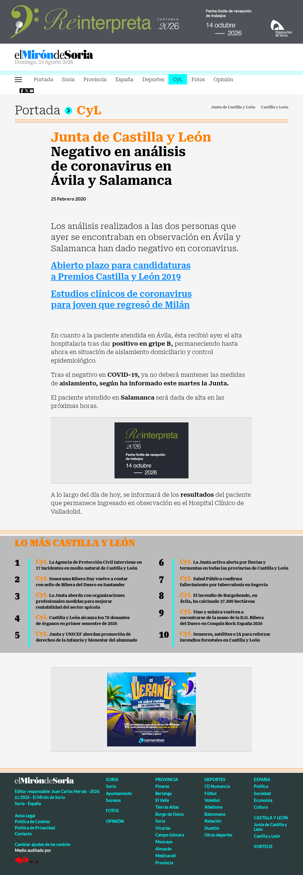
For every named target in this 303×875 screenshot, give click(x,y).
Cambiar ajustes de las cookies (42, 844)
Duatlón (211, 828)
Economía (263, 800)
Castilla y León (274, 107)
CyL (178, 79)
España (124, 79)
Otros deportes (218, 834)
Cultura (261, 807)
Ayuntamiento (119, 793)
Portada (43, 79)
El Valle (162, 800)
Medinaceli (165, 855)
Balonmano (214, 814)
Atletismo (213, 807)
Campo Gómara (169, 834)
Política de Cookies (32, 821)
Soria (68, 79)
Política (261, 786)
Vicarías (162, 828)
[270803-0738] (151, 708)
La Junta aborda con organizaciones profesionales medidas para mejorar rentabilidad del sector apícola (80, 601)
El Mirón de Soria (74, 54)
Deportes (153, 79)
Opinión (223, 79)
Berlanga (163, 793)
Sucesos (113, 800)
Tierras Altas (167, 807)
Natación (212, 820)
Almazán (163, 848)
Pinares (162, 786)
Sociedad (262, 793)
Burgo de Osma (169, 814)
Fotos (198, 79)
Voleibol (212, 800)
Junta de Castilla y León (233, 107)
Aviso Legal (25, 815)
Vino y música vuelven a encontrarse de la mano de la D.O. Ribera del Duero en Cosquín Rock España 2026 (222, 618)
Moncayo (164, 841)
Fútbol (210, 793)
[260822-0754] (151, 21)
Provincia (95, 79)
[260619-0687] (151, 449)
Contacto (23, 833)
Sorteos (263, 846)
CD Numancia (217, 786)
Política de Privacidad (35, 827)
